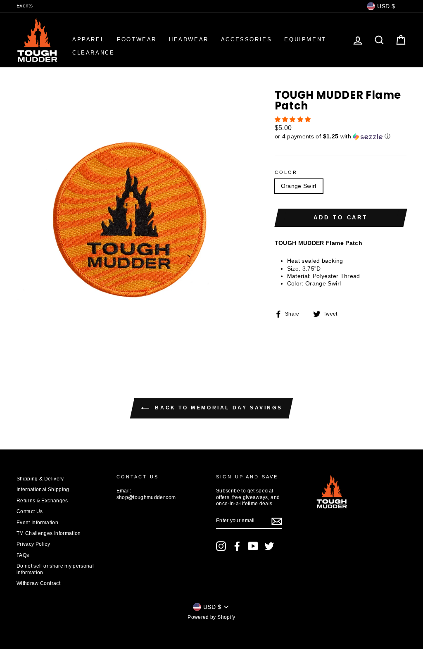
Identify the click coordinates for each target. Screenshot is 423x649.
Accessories (246, 39)
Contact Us (30, 511)
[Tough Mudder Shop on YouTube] (253, 546)
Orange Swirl (298, 186)
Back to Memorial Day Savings (217, 408)
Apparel (88, 39)
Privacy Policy (33, 544)
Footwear (137, 39)
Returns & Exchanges (42, 501)
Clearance (93, 53)
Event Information (37, 522)
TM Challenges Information (49, 533)
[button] (294, 119)
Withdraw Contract (38, 583)
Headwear (189, 39)
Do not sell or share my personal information (55, 569)
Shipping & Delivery (40, 479)
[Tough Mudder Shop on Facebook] (237, 546)
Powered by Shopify (211, 617)
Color (286, 172)
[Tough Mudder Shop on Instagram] (221, 546)
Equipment (305, 39)
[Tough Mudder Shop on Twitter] (269, 546)
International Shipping (43, 489)
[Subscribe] (276, 521)
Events (25, 6)
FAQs (23, 555)
